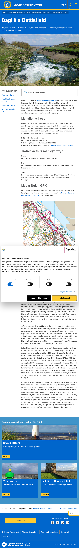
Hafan (5, 12)
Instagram (62, 522)
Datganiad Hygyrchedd (49, 532)
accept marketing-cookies (47, 100)
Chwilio (70, 4)
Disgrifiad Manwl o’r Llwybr (9, 110)
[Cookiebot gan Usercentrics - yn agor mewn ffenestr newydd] (71, 249)
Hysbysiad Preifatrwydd (10, 532)
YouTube (67, 522)
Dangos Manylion (65, 292)
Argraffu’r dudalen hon (68, 508)
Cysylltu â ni (20, 520)
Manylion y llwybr (8, 95)
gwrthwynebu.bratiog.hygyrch (61, 145)
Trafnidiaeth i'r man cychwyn (8, 100)
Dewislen (76, 4)
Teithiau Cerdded (33, 12)
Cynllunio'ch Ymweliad (17, 12)
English (63, 5)
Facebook (52, 522)
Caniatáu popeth (64, 298)
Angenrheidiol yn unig (39, 298)
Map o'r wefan (8, 536)
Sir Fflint (64, 12)
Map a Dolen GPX (8, 105)
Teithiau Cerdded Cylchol (50, 12)
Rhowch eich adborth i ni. (43, 508)
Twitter (57, 522)
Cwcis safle (65, 532)
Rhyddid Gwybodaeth (30, 532)
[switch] (30, 284)
